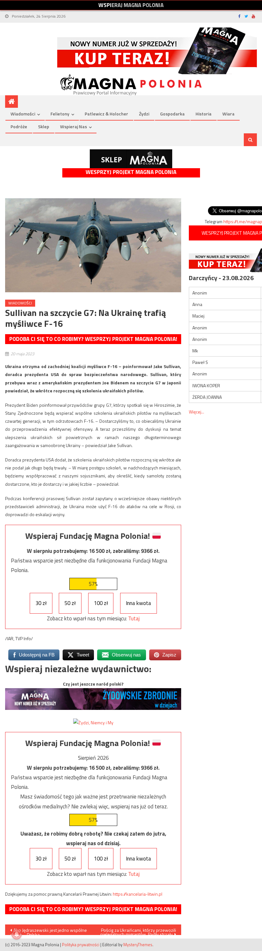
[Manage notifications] (17, 934)
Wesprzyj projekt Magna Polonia (131, 172)
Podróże (19, 126)
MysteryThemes (137, 944)
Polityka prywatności (80, 944)
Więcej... (196, 411)
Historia (204, 113)
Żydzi (144, 113)
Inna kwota (138, 603)
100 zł (101, 603)
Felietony (59, 113)
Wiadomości (23, 113)
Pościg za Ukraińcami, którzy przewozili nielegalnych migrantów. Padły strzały (138, 931)
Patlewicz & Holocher (106, 113)
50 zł (70, 603)
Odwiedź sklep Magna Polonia (131, 158)
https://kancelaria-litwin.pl (137, 894)
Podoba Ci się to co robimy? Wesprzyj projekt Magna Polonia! (93, 339)
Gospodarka (172, 113)
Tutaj (134, 618)
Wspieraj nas (73, 126)
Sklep (43, 126)
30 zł (41, 603)
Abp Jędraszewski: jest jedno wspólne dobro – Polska (48, 931)
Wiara (228, 113)
